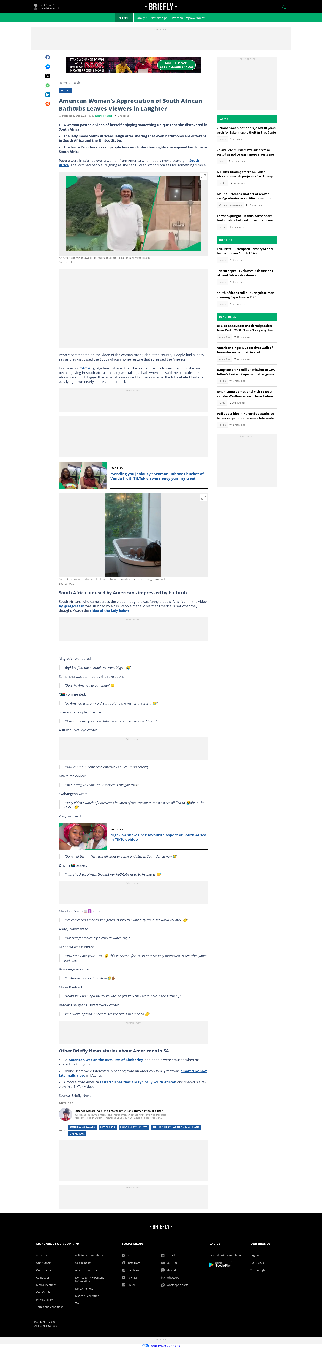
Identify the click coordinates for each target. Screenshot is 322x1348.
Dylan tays (77, 1133)
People (124, 17)
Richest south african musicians (176, 1127)
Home (63, 82)
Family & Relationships (152, 18)
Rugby (222, 227)
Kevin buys (107, 1127)
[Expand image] (203, 176)
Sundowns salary (82, 1127)
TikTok (85, 368)
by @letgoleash (71, 606)
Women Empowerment (188, 18)
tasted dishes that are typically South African (138, 1082)
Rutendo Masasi (103, 115)
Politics (222, 183)
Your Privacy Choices (165, 1346)
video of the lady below (109, 610)
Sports (222, 161)
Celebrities (224, 336)
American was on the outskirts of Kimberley (106, 1059)
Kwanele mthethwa (134, 1127)
